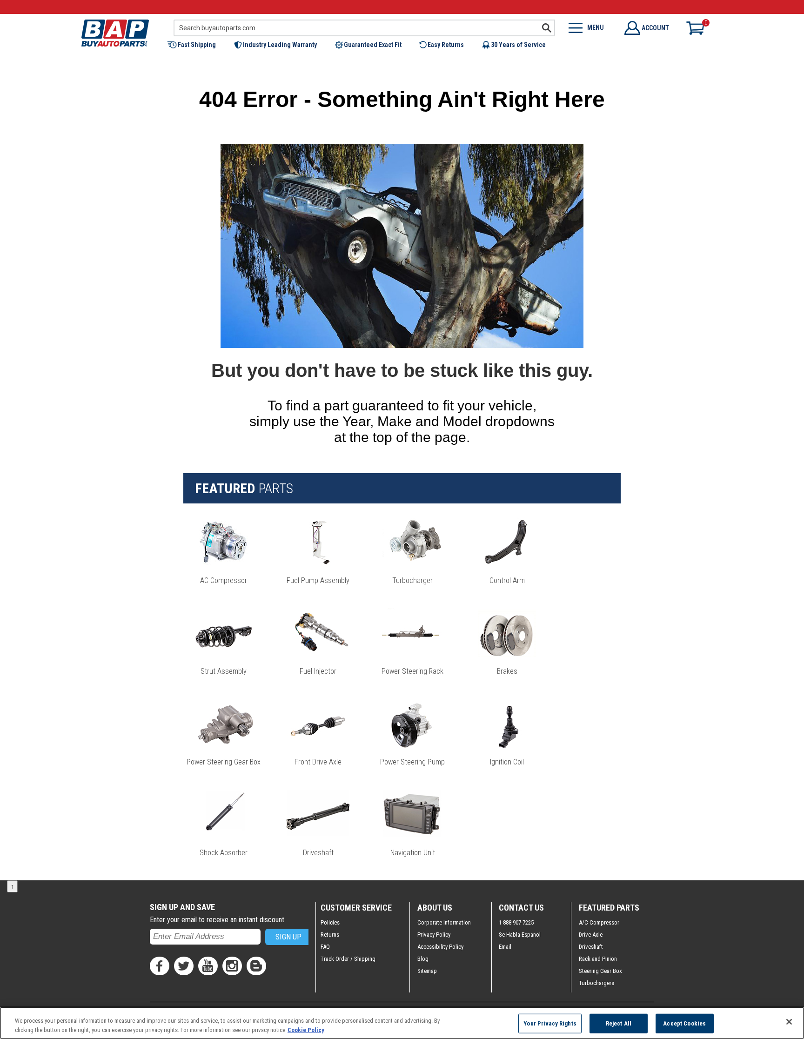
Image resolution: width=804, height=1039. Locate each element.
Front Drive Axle (318, 761)
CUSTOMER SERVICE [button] (356, 907)
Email (505, 946)
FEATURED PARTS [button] (609, 907)
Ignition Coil (507, 761)
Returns (330, 934)
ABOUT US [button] (434, 907)
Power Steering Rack (412, 671)
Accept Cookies (684, 1023)
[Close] (789, 1022)
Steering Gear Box (600, 970)
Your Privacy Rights (549, 1023)
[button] (196, 44)
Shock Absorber (224, 852)
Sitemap (427, 970)
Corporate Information (444, 922)
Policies (330, 922)
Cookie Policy (306, 1029)
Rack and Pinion (598, 958)
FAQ (325, 946)
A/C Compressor (599, 922)
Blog (423, 958)
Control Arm (507, 580)
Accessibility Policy (440, 946)
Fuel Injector (318, 671)
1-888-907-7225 (516, 922)
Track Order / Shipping (348, 958)
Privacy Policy (433, 934)
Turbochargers (596, 982)
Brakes (507, 671)
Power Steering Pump (412, 761)
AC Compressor (223, 580)
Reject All (618, 1023)
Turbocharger (412, 580)
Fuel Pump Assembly (318, 580)
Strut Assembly (224, 671)
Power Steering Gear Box (224, 761)
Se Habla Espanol (520, 934)
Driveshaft (318, 852)
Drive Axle (591, 934)
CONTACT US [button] (521, 907)
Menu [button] (595, 27)
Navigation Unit (412, 852)
